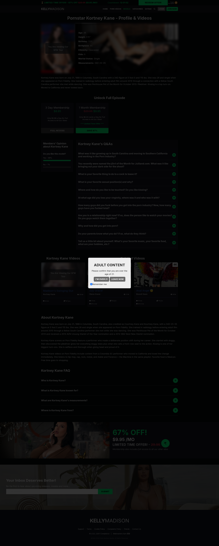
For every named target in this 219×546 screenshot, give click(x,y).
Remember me (99, 284)
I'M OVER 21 (101, 279)
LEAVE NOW (117, 279)
